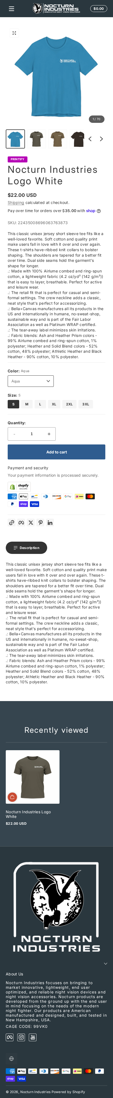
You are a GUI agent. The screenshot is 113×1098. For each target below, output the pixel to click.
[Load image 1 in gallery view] (15, 139)
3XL (85, 404)
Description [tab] (29, 548)
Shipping (16, 202)
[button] (14, 33)
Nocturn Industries (35, 1092)
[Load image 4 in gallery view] (78, 139)
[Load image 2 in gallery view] (36, 139)
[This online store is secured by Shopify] (56, 487)
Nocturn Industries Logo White (28, 814)
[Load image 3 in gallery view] (57, 139)
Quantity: (17, 422)
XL (54, 404)
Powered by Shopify (68, 1092)
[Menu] (11, 8)
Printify (18, 159)
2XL (69, 404)
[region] (56, 87)
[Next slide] (101, 139)
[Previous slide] (90, 139)
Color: (18, 371)
